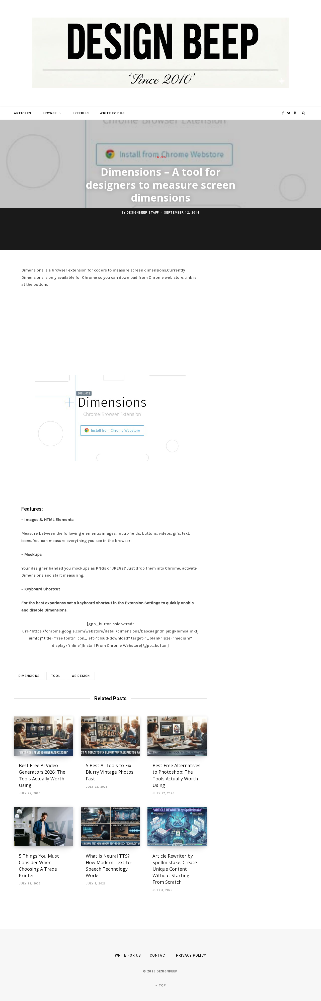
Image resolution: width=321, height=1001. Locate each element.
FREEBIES (80, 113)
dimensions (29, 676)
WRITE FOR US (112, 113)
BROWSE (49, 113)
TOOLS (160, 157)
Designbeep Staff (143, 212)
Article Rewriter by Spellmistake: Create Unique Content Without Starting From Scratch (174, 869)
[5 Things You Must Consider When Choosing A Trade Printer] (43, 826)
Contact (158, 955)
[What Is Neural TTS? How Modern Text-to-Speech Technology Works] (110, 826)
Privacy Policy (191, 955)
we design (81, 676)
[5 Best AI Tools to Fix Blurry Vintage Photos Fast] (110, 736)
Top (162, 985)
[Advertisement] (110, 330)
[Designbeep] (160, 53)
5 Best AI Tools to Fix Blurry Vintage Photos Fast (109, 771)
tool (55, 676)
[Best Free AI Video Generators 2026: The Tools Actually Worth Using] (43, 736)
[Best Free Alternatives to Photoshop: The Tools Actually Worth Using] (177, 736)
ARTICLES (22, 113)
